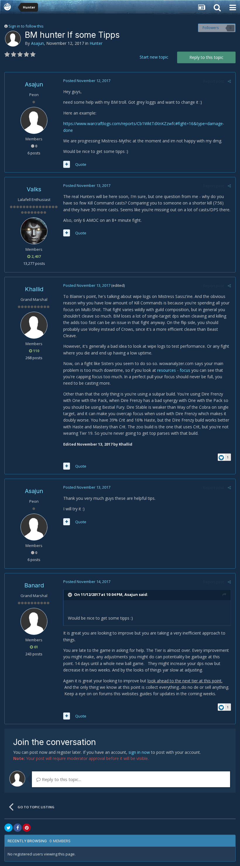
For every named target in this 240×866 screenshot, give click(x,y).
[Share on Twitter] (8, 828)
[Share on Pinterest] (27, 828)
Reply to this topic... (61, 779)
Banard (34, 585)
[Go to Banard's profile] (33, 621)
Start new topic (154, 57)
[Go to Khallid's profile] (33, 325)
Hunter (96, 43)
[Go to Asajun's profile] (13, 39)
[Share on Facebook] (17, 828)
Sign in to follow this (26, 26)
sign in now (139, 752)
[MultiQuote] (66, 164)
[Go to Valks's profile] (33, 230)
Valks (34, 189)
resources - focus (173, 370)
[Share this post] (229, 81)
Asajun (37, 43)
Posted (86, 80)
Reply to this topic (206, 57)
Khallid (34, 289)
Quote (80, 164)
